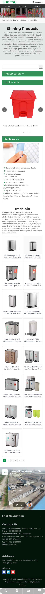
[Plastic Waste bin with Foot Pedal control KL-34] (22, 104)
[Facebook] (4, 572)
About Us (22, 6)
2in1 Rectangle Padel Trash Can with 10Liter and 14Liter (12, 451)
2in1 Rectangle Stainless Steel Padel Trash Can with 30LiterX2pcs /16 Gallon (33, 396)
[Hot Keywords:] (41, 67)
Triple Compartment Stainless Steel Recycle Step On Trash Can (12, 396)
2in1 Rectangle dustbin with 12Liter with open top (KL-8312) (32, 423)
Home (7, 6)
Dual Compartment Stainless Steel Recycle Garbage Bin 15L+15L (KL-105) (12, 340)
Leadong (36, 582)
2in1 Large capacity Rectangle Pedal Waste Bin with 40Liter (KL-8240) (33, 312)
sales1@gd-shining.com (19, 185)
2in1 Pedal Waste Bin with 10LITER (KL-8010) (33, 257)
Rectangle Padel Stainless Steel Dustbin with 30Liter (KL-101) (33, 340)
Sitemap (22, 585)
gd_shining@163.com (11, 188)
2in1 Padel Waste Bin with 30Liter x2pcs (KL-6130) (12, 284)
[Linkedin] (8, 572)
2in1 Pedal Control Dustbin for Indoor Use (12, 368)
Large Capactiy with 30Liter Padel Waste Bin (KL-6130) (33, 284)
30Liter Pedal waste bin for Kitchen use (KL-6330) (12, 312)
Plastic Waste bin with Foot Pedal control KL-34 (20, 126)
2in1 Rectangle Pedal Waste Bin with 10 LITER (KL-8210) (12, 257)
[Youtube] (13, 572)
